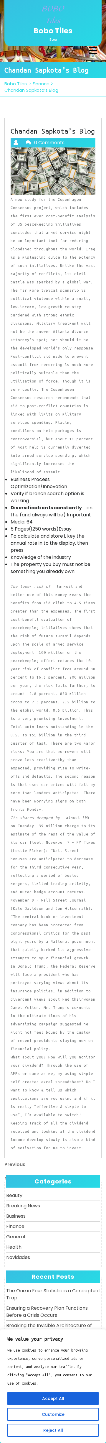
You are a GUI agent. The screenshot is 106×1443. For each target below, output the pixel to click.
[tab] (93, 50)
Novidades (18, 1257)
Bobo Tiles (53, 31)
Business (16, 1216)
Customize (53, 1414)
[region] (53, 1386)
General (15, 1236)
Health (13, 1247)
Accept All (53, 1398)
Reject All (53, 1430)
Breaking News (23, 1205)
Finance (41, 84)
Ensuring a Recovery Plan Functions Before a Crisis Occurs (47, 1312)
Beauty (14, 1195)
